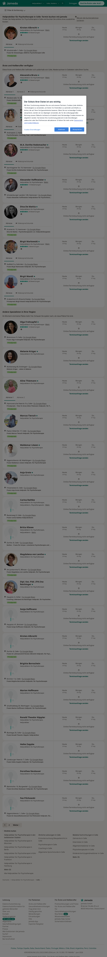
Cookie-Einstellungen (32, 130)
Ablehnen (61, 129)
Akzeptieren (77, 129)
